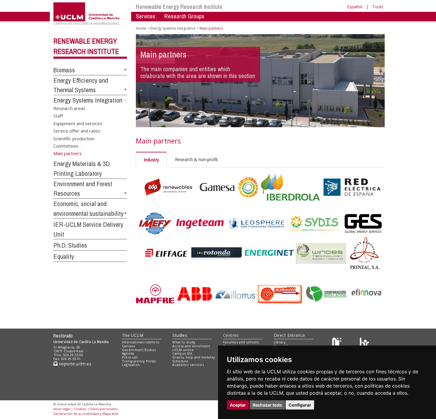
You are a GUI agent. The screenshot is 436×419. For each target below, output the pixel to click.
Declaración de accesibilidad (76, 413)
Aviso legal (61, 409)
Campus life (182, 353)
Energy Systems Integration (87, 100)
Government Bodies (139, 350)
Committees (66, 146)
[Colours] (364, 343)
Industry (151, 159)
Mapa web (110, 413)
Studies (179, 335)
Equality (63, 256)
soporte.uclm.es (74, 364)
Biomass (64, 70)
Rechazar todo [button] (267, 404)
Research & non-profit (196, 159)
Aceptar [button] (238, 404)
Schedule (180, 361)
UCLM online (183, 350)
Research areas (69, 108)
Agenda (128, 353)
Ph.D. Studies (70, 245)
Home (141, 28)
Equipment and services (77, 123)
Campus (128, 346)
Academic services (188, 364)
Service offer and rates (76, 131)
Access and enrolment (191, 346)
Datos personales (103, 409)
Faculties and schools (241, 342)
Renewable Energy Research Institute (179, 7)
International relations (141, 342)
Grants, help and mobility (193, 357)
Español (354, 6)
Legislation (131, 364)
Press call (130, 357)
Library (280, 342)
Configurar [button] (300, 404)
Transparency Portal (139, 361)
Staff (58, 116)
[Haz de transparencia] (337, 343)
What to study (183, 342)
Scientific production (73, 138)
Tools (377, 6)
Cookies (80, 409)
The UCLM (132, 335)
